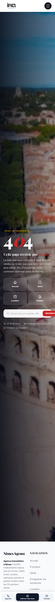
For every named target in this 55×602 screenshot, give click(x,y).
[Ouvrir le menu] (47, 5)
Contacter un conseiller (17, 328)
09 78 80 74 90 (13, 324)
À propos (35, 566)
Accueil (34, 560)
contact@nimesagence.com (39, 324)
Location (34, 589)
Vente (33, 572)
